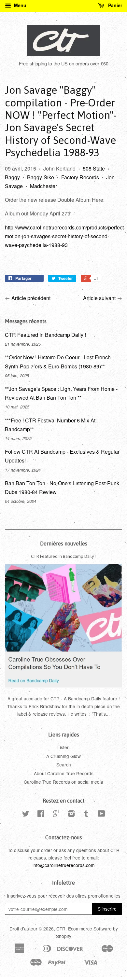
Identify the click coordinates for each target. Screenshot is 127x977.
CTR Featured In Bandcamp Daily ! (45, 334)
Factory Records (80, 177)
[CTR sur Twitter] (25, 814)
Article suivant (99, 298)
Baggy (12, 177)
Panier (114, 5)
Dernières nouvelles (63, 543)
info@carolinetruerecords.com (63, 865)
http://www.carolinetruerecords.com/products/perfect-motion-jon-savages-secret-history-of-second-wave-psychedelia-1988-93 (65, 236)
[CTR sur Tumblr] (86, 814)
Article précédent (30, 298)
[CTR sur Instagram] (71, 814)
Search (63, 764)
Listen (63, 747)
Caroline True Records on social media (63, 781)
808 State (94, 168)
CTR (60, 928)
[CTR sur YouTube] (101, 814)
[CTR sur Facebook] (41, 814)
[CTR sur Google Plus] (56, 814)
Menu (19, 5)
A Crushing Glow (63, 756)
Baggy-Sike (40, 177)
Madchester (43, 186)
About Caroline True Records (63, 773)
